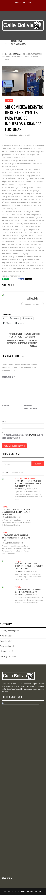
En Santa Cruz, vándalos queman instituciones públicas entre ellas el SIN (16, 538)
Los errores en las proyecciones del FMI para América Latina (28, 590)
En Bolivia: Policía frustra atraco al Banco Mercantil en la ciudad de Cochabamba (16, 512)
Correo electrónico (29, 408)
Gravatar (32, 435)
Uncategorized (6, 656)
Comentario (8, 377)
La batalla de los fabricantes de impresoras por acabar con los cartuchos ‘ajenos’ (28, 483)
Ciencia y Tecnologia (22, 478)
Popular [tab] (5, 472)
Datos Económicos (18, 43)
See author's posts (32, 304)
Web (4, 421)
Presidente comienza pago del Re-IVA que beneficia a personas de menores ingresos (22, 343)
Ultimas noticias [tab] (16, 472)
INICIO (13, 41)
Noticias (18, 41)
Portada (9, 101)
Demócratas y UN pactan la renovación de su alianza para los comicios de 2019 (29, 566)
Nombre (6, 405)
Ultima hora (4, 651)
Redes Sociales (6, 646)
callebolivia (13, 135)
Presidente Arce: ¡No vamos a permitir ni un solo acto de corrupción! (25, 335)
